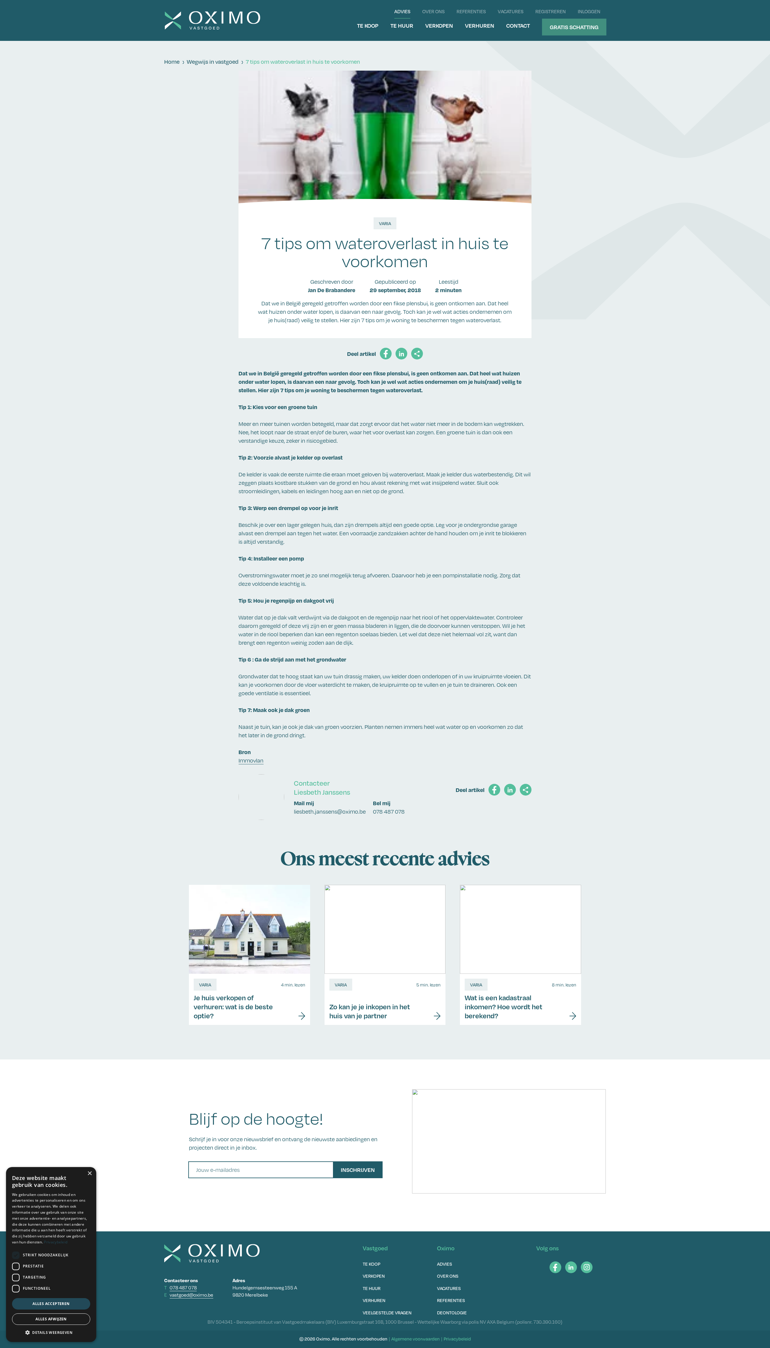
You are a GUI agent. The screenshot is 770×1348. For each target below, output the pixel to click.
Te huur (401, 25)
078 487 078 (389, 811)
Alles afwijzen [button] (51, 1319)
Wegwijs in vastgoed (213, 61)
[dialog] (51, 1254)
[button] (51, 1332)
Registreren (550, 11)
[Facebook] (555, 1267)
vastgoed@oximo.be (191, 1295)
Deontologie (452, 1312)
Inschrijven (358, 1169)
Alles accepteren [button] (50, 1303)
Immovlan (251, 760)
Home (172, 61)
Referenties (471, 11)
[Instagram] (587, 1267)
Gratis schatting (574, 26)
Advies (402, 11)
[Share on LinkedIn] (401, 353)
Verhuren (479, 25)
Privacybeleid (457, 1338)
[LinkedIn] (571, 1267)
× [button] (89, 1173)
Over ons (433, 11)
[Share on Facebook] (386, 353)
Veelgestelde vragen (387, 1312)
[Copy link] (417, 353)
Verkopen (439, 25)
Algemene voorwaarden (415, 1338)
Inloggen (589, 11)
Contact (518, 25)
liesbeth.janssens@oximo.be (330, 811)
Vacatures (510, 11)
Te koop (367, 25)
